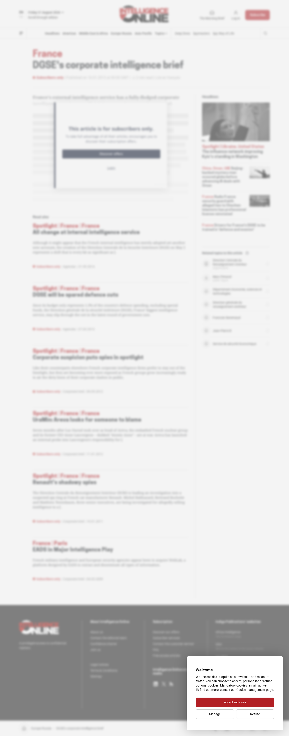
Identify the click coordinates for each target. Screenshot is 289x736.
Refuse (255, 714)
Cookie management (250, 689)
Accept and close (235, 702)
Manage (215, 714)
